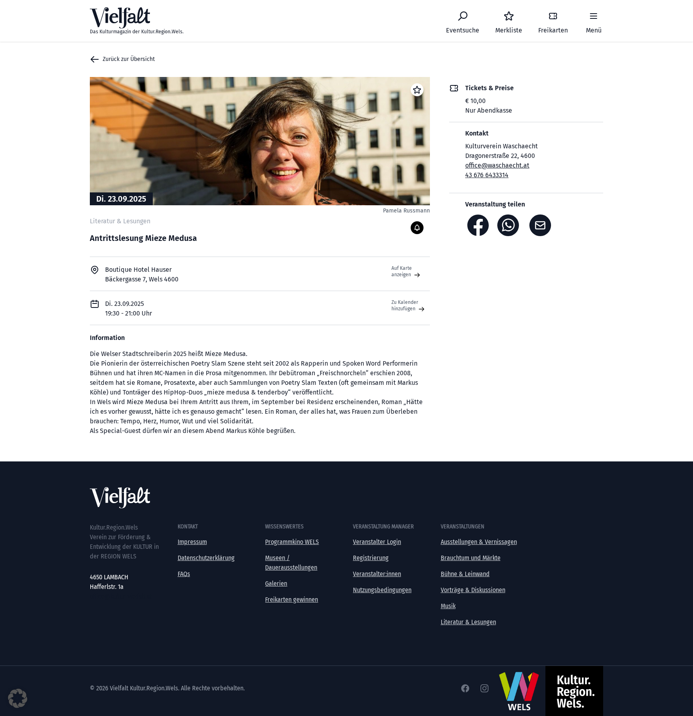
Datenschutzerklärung (206, 558)
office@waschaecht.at (497, 165)
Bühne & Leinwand (465, 574)
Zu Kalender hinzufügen (404, 305)
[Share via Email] (542, 225)
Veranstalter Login (377, 542)
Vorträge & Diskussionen (473, 590)
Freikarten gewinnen (291, 599)
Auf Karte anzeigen (401, 271)
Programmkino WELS (292, 542)
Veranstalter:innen (377, 574)
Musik (448, 606)
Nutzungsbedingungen (382, 590)
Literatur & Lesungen (468, 622)
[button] (17, 698)
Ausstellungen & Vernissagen (479, 542)
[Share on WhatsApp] (510, 225)
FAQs (184, 574)
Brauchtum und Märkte (470, 558)
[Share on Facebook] (478, 225)
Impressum (192, 542)
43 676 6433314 (487, 175)
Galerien (276, 583)
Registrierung (371, 558)
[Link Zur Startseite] (346, 497)
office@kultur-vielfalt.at (121, 596)
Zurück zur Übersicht (129, 59)
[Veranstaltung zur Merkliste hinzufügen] (417, 89)
